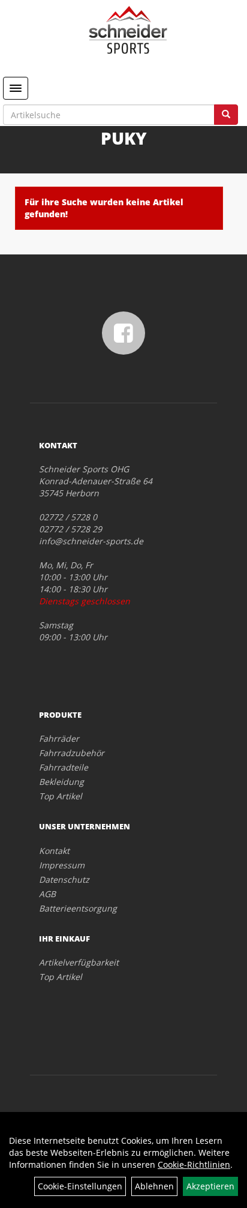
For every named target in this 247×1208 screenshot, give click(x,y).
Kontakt (54, 850)
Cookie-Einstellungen (80, 1186)
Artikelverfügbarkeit (79, 962)
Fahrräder (59, 738)
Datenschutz (64, 879)
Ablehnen (154, 1186)
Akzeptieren (210, 1186)
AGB (47, 894)
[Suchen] (226, 114)
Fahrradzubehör (71, 753)
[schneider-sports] (128, 30)
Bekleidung (61, 781)
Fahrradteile (63, 767)
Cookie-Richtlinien (194, 1164)
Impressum (62, 865)
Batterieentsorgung (78, 908)
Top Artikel (60, 796)
